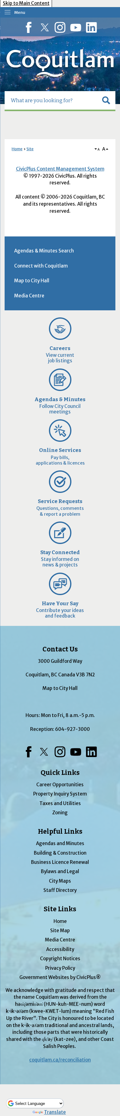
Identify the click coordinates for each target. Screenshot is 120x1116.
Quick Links (60, 773)
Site (30, 149)
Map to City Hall (31, 281)
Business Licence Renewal (60, 862)
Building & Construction (60, 853)
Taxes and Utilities (60, 803)
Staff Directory (60, 890)
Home (17, 149)
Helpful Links (60, 832)
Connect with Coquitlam (41, 266)
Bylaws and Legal (60, 871)
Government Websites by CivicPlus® (60, 977)
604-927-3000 (72, 729)
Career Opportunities (60, 785)
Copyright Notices (60, 958)
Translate (55, 1112)
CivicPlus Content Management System (60, 169)
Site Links (60, 909)
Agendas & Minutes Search (44, 251)
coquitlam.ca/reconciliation (60, 1060)
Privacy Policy (60, 968)
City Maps (60, 881)
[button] (106, 100)
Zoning (60, 813)
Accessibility (60, 949)
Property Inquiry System (60, 794)
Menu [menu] (19, 12)
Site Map (60, 930)
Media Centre (29, 296)
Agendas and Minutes (60, 843)
